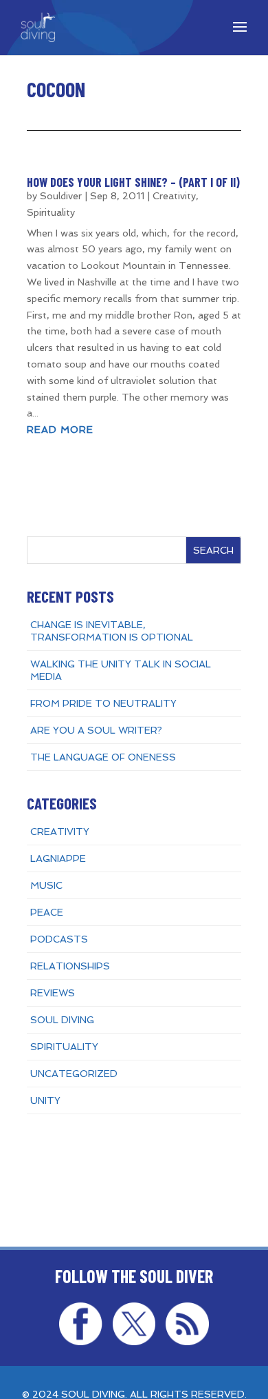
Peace (46, 912)
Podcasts (59, 939)
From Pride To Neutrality (103, 703)
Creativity (174, 195)
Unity (45, 1100)
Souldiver (61, 195)
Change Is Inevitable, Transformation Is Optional (111, 631)
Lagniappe (58, 858)
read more (60, 429)
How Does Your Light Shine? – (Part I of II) (133, 182)
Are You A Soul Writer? (96, 730)
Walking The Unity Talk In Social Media (120, 670)
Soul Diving (62, 1019)
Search (213, 550)
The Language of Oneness (103, 757)
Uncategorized (74, 1073)
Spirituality (51, 212)
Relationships (70, 966)
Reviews (52, 992)
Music (46, 885)
